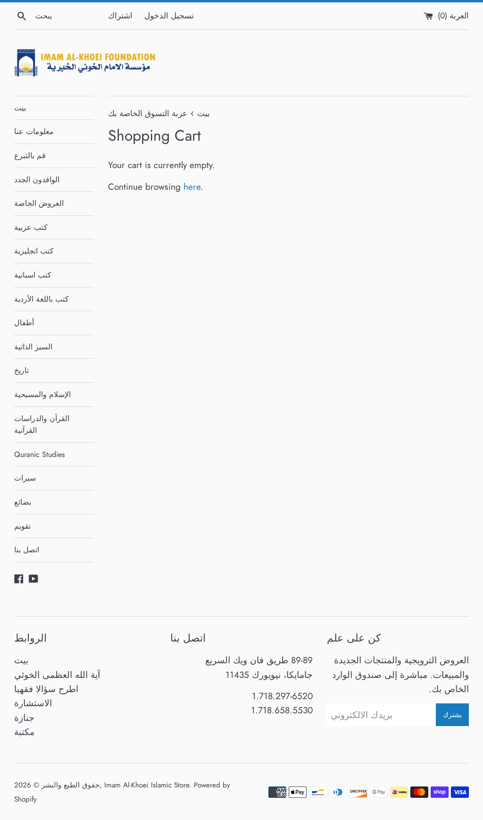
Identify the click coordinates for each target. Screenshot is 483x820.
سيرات (25, 478)
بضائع (22, 502)
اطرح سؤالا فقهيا (46, 689)
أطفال (24, 322)
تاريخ (21, 370)
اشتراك (120, 15)
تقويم (22, 526)
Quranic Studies (39, 454)
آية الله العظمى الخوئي (57, 674)
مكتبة (24, 732)
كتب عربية (31, 227)
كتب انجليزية (34, 250)
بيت (20, 107)
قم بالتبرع (30, 155)
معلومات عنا (34, 131)
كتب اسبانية (32, 275)
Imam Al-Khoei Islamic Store (146, 785)
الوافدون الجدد (36, 179)
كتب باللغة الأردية (41, 299)
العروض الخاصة (39, 203)
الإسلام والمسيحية (42, 394)
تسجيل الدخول (169, 15)
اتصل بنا (26, 549)
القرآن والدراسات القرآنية (41, 424)
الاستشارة (33, 703)
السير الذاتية (33, 346)
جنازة (24, 717)
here (191, 186)
